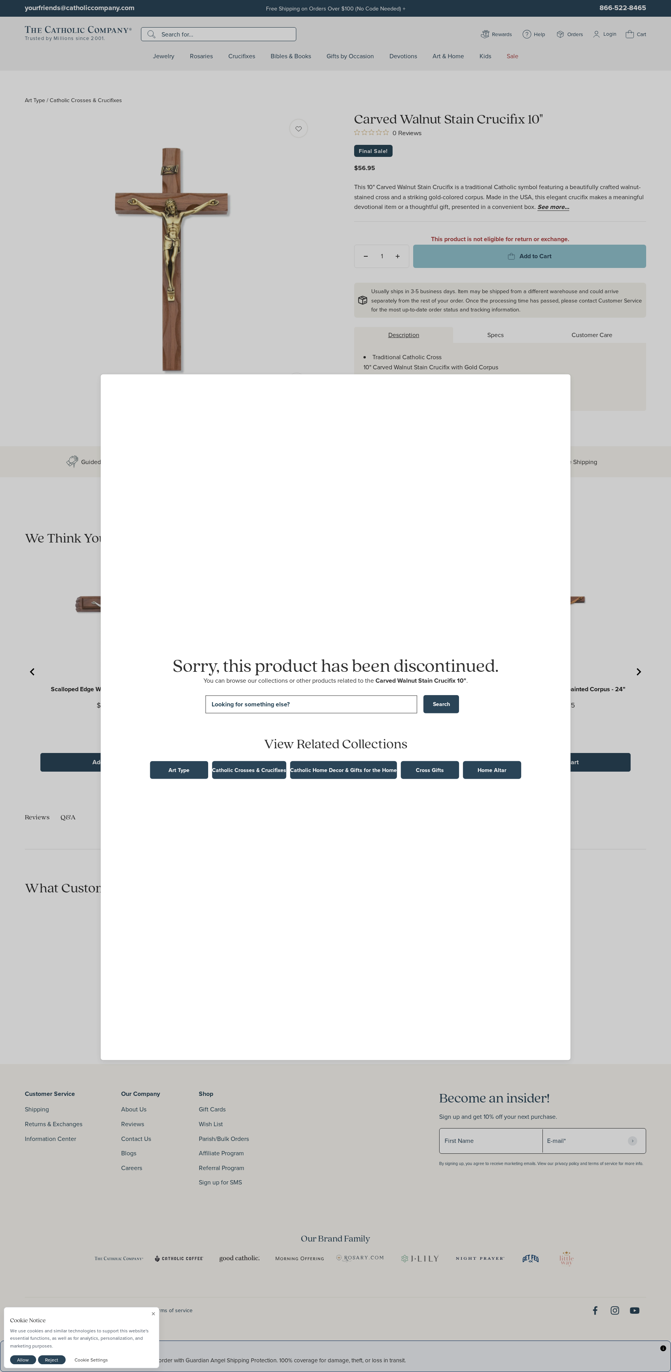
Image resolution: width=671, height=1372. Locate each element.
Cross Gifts (430, 770)
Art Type (179, 770)
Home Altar (492, 770)
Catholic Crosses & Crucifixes (249, 770)
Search (441, 704)
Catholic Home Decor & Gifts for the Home (343, 770)
